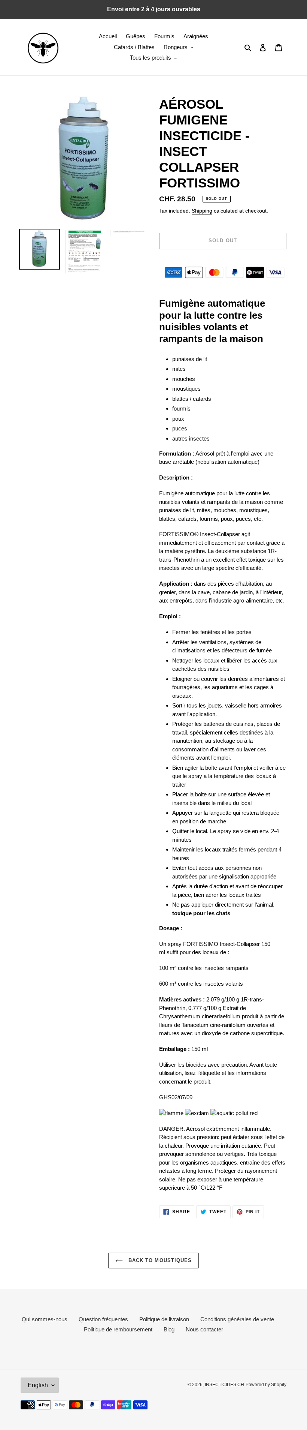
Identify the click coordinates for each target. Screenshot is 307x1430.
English (38, 1385)
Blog (169, 1329)
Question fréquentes (103, 1319)
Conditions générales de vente (237, 1319)
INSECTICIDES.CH (224, 1384)
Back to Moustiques (159, 1260)
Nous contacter (204, 1329)
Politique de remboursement (118, 1329)
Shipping (202, 211)
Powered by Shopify (266, 1384)
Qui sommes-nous (44, 1319)
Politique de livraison (164, 1319)
